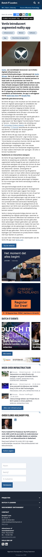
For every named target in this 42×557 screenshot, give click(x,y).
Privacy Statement (29, 551)
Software (32, 33)
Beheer (21, 33)
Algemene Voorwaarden (14, 551)
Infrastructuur (8, 33)
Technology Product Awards (14, 125)
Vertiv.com (19, 240)
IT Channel (14, 127)
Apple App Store (13, 96)
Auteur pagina (8, 451)
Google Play (25, 96)
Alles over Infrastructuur (13, 408)
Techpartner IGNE (21, 555)
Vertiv (4, 70)
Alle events (7, 354)
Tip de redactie (9, 246)
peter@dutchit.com (9, 537)
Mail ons (5, 524)
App (5, 38)
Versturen (7, 485)
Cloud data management (20, 38)
